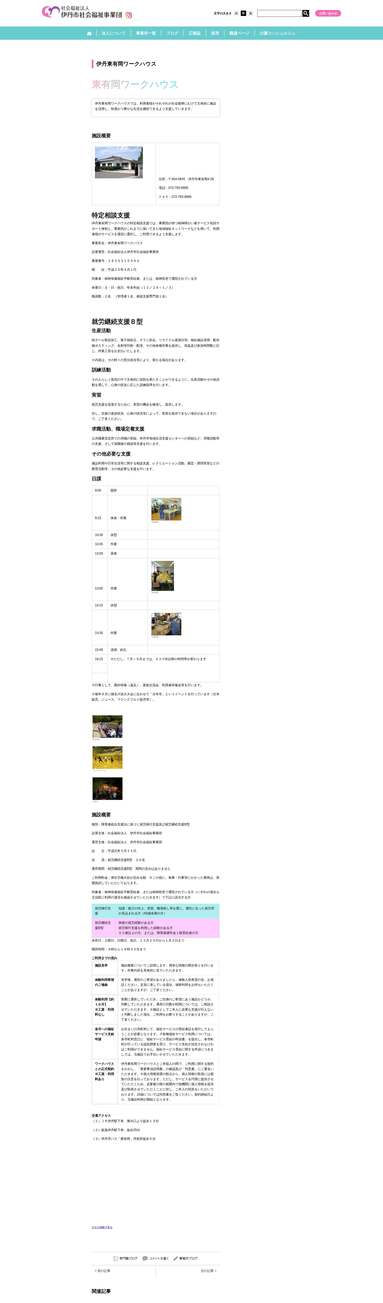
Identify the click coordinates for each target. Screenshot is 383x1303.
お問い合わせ (328, 13)
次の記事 (207, 1270)
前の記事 (104, 1270)
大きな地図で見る (102, 1227)
